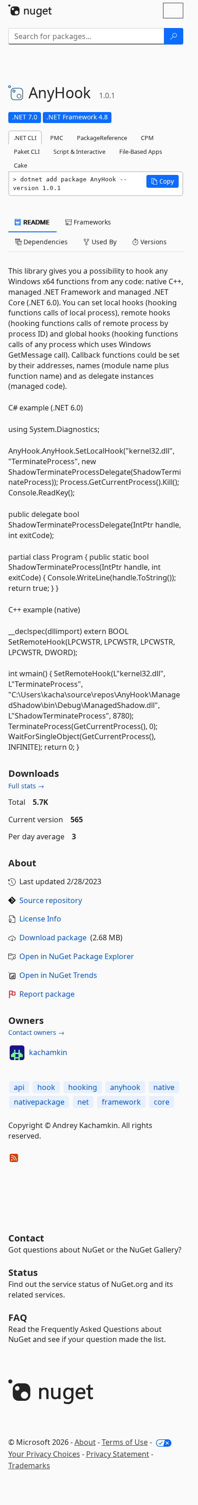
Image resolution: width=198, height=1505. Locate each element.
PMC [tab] (56, 138)
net (83, 1102)
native (164, 1087)
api (19, 1087)
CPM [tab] (147, 138)
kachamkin (48, 1052)
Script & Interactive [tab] (79, 151)
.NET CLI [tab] (25, 138)
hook (46, 1087)
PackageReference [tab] (102, 138)
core (161, 1102)
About (85, 1442)
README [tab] (36, 222)
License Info (40, 919)
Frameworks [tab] (91, 222)
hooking (82, 1087)
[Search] (173, 36)
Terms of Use (125, 1442)
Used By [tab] (103, 241)
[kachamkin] (17, 1053)
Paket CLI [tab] (27, 151)
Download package (53, 937)
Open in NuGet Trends (58, 975)
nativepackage (39, 1102)
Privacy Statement (117, 1454)
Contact (26, 1238)
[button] (162, 181)
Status (23, 1272)
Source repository (50, 900)
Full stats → (26, 785)
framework (121, 1102)
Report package (47, 994)
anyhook (125, 1087)
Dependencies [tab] (45, 241)
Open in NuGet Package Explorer (76, 956)
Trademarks (29, 1465)
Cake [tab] (20, 165)
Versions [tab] (153, 241)
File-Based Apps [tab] (140, 151)
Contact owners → (36, 1032)
